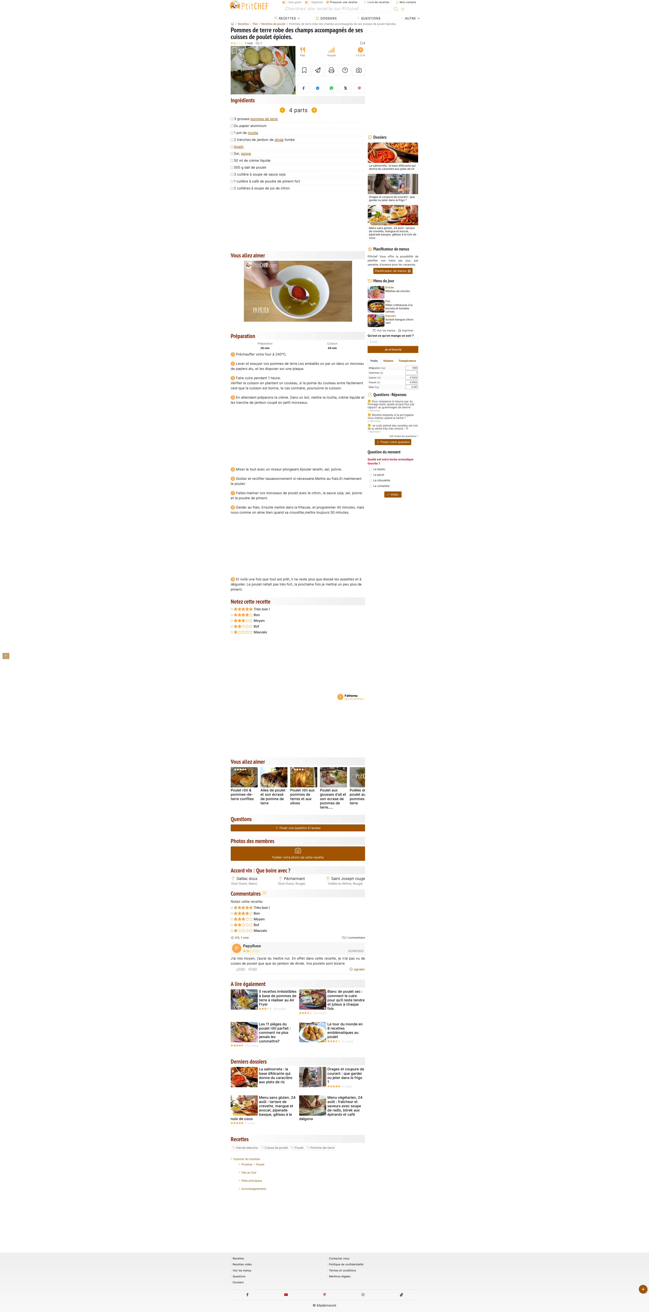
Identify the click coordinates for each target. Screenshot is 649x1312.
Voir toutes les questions (402, 436)
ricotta (253, 133)
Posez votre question (395, 442)
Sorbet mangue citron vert (399, 321)
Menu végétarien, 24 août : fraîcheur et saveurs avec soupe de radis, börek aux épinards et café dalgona (331, 1108)
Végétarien (317, 2)
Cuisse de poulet (276, 1147)
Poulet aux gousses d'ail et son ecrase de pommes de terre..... (333, 798)
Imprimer (407, 330)
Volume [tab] (388, 360)
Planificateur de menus (391, 271)
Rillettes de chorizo (397, 291)
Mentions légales (340, 1276)
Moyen (259, 621)
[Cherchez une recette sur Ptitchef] (396, 9)
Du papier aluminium (250, 126)
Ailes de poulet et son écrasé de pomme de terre (272, 796)
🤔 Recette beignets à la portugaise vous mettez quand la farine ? (391, 416)
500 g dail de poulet (250, 167)
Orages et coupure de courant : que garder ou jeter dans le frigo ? (345, 1075)
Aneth (239, 147)
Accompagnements (254, 1188)
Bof (256, 626)
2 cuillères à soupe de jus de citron (262, 188)
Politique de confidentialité (346, 1264)
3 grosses (256, 119)
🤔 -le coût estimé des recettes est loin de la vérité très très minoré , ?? (393, 427)
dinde (279, 140)
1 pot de (246, 133)
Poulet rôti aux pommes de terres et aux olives (302, 796)
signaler (359, 969)
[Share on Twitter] (345, 88)
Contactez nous (339, 1258)
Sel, (242, 154)
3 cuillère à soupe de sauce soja (259, 174)
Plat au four (249, 1172)
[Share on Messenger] (317, 88)
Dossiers (328, 18)
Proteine (247, 1164)
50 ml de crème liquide (252, 160)
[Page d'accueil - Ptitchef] (232, 24)
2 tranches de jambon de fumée (264, 140)
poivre (246, 154)
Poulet (299, 1147)
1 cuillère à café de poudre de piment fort (267, 181)
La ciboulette (381, 480)
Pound (374, 382)
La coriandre (381, 486)
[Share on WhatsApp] (331, 88)
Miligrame (377, 367)
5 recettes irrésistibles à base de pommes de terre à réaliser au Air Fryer (277, 997)
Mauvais (260, 632)
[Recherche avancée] (402, 9)
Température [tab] (407, 360)
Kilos (374, 387)
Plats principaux (252, 1180)
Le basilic (379, 469)
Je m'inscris (393, 349)
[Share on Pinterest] (359, 88)
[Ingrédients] (6, 656)
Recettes (287, 18)
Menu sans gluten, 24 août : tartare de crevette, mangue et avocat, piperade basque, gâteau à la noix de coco (263, 1108)
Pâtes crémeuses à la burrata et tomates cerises (399, 308)
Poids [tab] (374, 360)
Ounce (375, 377)
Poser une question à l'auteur (300, 828)
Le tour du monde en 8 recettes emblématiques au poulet (345, 1030)
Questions (370, 18)
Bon (256, 615)
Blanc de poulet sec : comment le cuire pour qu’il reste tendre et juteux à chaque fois (346, 1000)
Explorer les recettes (246, 1159)
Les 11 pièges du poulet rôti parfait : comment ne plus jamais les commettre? (275, 1032)
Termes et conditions (342, 1270)
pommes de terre (264, 119)
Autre (410, 18)
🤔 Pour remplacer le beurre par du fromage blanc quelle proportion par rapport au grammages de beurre (391, 404)
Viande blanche (247, 1147)
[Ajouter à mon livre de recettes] (304, 70)
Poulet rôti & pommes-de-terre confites (242, 794)
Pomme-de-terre (322, 1147)
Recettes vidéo (242, 1264)
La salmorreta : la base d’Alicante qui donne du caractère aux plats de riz (275, 1075)
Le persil (378, 474)
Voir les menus (385, 330)
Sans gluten (295, 2)
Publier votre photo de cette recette (298, 857)
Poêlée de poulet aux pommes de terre (360, 796)
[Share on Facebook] (303, 88)
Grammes (376, 372)
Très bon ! (261, 609)
